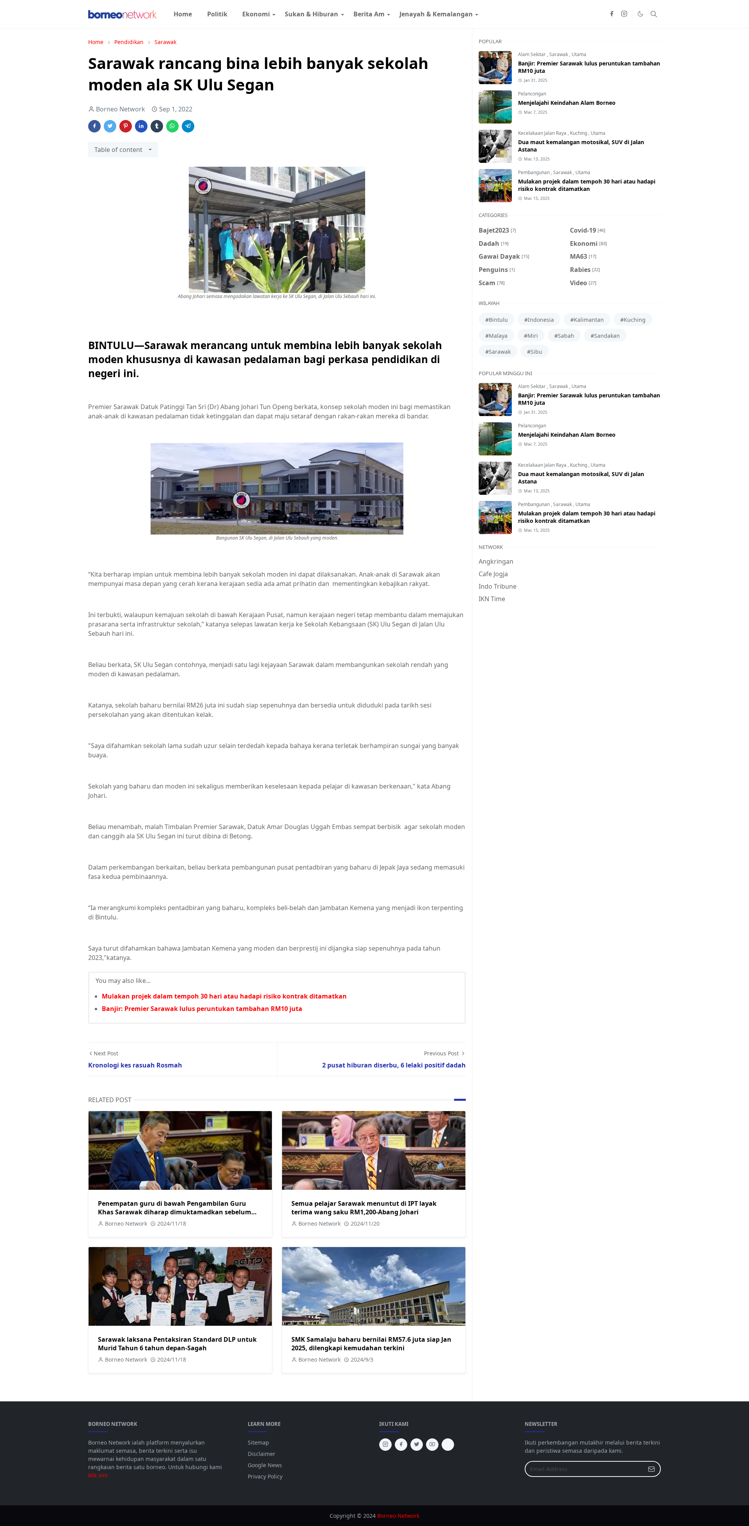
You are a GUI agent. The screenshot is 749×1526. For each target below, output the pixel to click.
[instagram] (624, 14)
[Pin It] (125, 126)
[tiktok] (448, 1444)
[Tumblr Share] (157, 126)
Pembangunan (534, 172)
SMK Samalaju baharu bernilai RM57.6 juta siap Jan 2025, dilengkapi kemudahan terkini (371, 1343)
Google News (265, 1465)
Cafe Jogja (493, 574)
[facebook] (611, 14)
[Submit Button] (651, 1469)
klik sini (98, 1475)
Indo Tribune (497, 586)
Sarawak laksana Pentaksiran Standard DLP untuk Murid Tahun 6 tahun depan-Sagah (177, 1343)
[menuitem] (182, 14)
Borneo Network (398, 1515)
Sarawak (559, 54)
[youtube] (432, 1444)
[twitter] (416, 1444)
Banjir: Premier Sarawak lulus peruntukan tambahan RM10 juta (202, 1008)
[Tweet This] (110, 126)
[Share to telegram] (188, 126)
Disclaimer (261, 1453)
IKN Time (492, 599)
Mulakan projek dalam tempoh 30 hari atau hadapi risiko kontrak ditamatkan (224, 996)
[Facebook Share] (94, 126)
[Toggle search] (654, 14)
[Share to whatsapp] (172, 126)
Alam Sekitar (532, 54)
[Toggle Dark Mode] (640, 13)
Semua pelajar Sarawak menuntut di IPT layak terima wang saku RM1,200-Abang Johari (364, 1207)
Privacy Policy (265, 1476)
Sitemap (258, 1442)
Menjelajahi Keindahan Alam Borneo (567, 102)
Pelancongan (532, 93)
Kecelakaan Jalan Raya (543, 133)
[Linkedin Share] (141, 126)
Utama (579, 54)
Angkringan (496, 561)
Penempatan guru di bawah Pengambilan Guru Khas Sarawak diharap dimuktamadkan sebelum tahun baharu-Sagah (174, 1212)
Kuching (579, 133)
